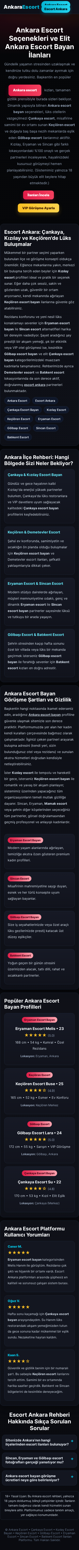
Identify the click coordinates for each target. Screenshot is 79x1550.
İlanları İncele (38, 195)
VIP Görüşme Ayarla (38, 208)
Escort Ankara (55, 9)
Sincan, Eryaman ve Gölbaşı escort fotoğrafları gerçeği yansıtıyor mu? (34, 1460)
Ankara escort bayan (45, 715)
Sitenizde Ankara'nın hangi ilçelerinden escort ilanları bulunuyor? (37, 1442)
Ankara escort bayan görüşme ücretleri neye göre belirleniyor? (32, 1478)
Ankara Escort (55, 5)
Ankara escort (25, 90)
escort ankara (34, 385)
